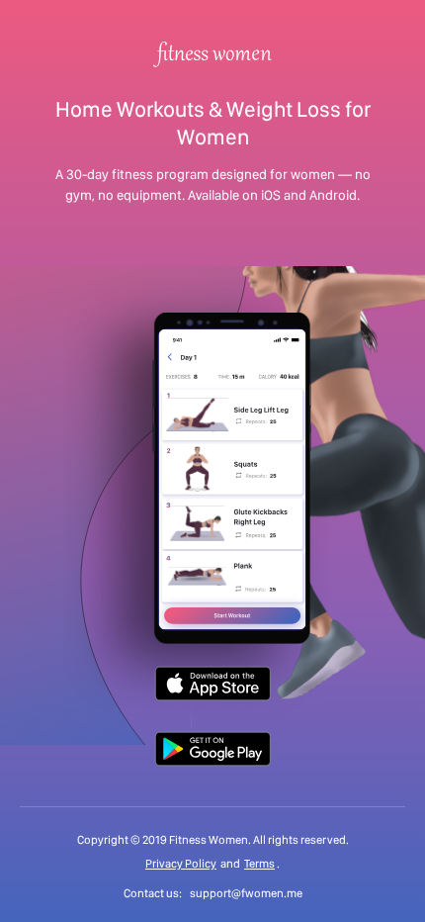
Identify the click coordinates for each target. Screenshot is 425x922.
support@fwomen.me (246, 893)
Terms (259, 864)
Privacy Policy (180, 864)
